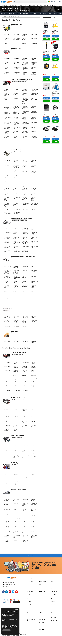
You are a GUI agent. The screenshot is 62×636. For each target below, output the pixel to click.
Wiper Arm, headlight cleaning (25, 112)
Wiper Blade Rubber (25, 132)
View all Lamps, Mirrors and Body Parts (19, 81)
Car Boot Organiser (25, 375)
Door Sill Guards (16, 430)
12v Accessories (33, 375)
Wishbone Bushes (16, 238)
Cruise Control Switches (6, 132)
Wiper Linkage (6, 137)
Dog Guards (33, 382)
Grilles (33, 131)
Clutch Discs (24, 291)
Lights (15, 89)
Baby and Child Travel (34, 504)
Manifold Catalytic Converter (25, 321)
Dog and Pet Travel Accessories (16, 522)
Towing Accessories (6, 518)
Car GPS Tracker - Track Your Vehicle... (55, 51)
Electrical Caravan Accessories (25, 527)
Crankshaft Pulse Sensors (16, 213)
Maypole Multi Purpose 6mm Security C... (55, 113)
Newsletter (53, 601)
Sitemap (41, 588)
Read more (12, 627)
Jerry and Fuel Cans (16, 509)
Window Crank (16, 144)
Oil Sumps (25, 209)
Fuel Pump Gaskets (7, 189)
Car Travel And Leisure (19, 489)
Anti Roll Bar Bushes (7, 238)
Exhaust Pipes (16, 317)
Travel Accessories (6, 504)
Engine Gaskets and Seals (15, 176)
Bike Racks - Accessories (7, 527)
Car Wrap (16, 420)
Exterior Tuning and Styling (25, 421)
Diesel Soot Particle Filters (7, 325)
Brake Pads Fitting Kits (16, 68)
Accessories (31, 584)
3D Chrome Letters (25, 482)
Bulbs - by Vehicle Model (34, 43)
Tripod (24, 270)
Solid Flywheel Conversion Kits (7, 300)
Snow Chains (24, 426)
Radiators (7, 160)
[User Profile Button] (57, 1)
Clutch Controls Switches (33, 295)
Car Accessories (13, 5)
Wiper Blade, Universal (25, 123)
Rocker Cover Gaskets (34, 185)
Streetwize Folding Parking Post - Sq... (46, 51)
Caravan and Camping (7, 509)
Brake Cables (33, 59)
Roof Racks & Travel (42, 5)
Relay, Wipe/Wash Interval (33, 118)
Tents (15, 540)
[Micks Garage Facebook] (3, 592)
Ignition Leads (15, 185)
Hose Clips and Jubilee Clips (16, 478)
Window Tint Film (34, 408)
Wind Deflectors (15, 408)
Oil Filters (7, 34)
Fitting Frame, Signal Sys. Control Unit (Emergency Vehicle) (25, 101)
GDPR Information (43, 626)
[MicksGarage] (6, 1)
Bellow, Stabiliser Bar (25, 233)
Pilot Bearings (24, 277)
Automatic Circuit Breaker (25, 204)
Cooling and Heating (24, 171)
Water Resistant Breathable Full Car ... (46, 134)
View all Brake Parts (15, 50)
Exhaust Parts (16, 306)
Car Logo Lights (16, 413)
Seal (15, 193)
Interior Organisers (15, 371)
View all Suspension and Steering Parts (19, 220)
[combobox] (21, 16)
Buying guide (42, 591)
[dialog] (10, 621)
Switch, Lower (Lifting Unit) (25, 198)
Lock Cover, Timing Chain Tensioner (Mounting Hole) (16, 166)
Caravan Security (34, 522)
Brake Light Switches (16, 73)
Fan (6, 184)
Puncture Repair (25, 417)
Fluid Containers (24, 532)
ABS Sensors (6, 68)
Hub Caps (7, 413)
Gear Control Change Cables (16, 277)
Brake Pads (7, 58)
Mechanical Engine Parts (7, 180)
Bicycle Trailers (15, 532)
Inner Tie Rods (34, 238)
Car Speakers (33, 371)
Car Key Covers (15, 375)
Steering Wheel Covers (34, 378)
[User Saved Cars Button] (54, 1)
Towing (15, 503)
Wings (33, 140)
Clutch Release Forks (25, 294)
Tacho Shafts (6, 144)
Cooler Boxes (15, 527)
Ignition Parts (15, 171)
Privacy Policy (42, 619)
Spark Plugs (6, 39)
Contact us (53, 604)
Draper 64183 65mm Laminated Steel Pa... (55, 93)
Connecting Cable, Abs (16, 63)
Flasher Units (24, 140)
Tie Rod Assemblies (6, 242)
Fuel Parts (25, 175)
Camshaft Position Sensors (7, 213)
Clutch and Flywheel (34, 271)
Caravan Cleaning (7, 513)
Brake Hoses (24, 59)
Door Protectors (15, 426)
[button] (10, 633)
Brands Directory (42, 581)
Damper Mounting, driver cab (16, 321)
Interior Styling (15, 378)
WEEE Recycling (42, 629)
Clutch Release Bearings (15, 295)
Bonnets (34, 122)
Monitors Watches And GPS (16, 456)
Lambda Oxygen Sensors (7, 317)
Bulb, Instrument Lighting (24, 165)
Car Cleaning (32, 5)
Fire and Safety (7, 532)
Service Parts (3, 13)
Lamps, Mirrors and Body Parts (22, 13)
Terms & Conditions (43, 616)
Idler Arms (25, 246)
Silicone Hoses (6, 477)
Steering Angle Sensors (25, 251)
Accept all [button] (6, 630)
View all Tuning (15, 464)
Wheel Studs (15, 282)
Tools (50, 5)
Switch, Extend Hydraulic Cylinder (6, 199)
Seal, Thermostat (6, 165)
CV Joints (34, 266)
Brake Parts (11, 13)
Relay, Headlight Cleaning (24, 118)
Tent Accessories (6, 541)
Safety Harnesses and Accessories (25, 478)
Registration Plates (24, 409)
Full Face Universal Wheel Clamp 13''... (46, 72)
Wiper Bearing (33, 107)
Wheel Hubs (24, 282)
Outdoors (55, 5)
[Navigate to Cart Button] (60, 1)
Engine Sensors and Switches (33, 171)
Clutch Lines (33, 291)
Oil (27, 5)
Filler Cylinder (33, 180)
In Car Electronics (24, 382)
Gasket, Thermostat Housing (24, 181)
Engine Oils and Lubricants (16, 39)
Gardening (31, 608)
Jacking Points (15, 137)
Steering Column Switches (34, 233)
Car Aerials (16, 390)
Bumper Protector (7, 430)
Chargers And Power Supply (34, 386)
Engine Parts (34, 13)
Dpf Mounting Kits (16, 325)
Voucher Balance (54, 594)
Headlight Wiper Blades (7, 128)
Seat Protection (33, 367)
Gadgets (7, 390)
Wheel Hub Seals (34, 282)
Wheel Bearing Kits (15, 267)
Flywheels (25, 266)
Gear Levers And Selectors (15, 286)
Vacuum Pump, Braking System (34, 63)
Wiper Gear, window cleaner (25, 107)
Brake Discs (16, 58)
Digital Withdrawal (54, 588)
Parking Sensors (33, 446)
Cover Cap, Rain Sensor (7, 123)
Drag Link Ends (16, 247)
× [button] (17, 609)
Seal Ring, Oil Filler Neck (25, 189)
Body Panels (6, 99)
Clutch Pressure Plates (7, 294)
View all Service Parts (16, 26)
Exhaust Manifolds (34, 321)
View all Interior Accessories (17, 354)
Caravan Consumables (25, 518)
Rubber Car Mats (7, 378)
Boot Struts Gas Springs (34, 90)
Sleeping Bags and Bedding (34, 536)
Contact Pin (16, 209)
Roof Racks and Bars (7, 408)
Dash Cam (7, 370)
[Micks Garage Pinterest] (10, 592)
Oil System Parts (34, 175)
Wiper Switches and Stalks (16, 107)
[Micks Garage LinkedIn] (7, 592)
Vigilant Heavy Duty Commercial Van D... (46, 92)
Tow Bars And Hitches (16, 94)
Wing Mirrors (6, 90)
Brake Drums (33, 68)
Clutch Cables (15, 291)
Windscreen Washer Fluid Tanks (16, 113)
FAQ (28, 616)
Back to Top (31, 555)
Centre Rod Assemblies (7, 247)
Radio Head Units (25, 451)
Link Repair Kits (34, 247)
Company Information (53, 617)
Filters (14, 331)
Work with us (53, 624)
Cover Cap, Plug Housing (34, 204)
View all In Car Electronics (17, 437)
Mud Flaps (34, 413)
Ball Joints (7, 232)
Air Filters (16, 34)
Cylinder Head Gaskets (16, 189)
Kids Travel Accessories (34, 518)
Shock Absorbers (6, 229)
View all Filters (15, 333)
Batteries (34, 34)
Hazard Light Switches (7, 140)
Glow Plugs (16, 42)
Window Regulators (25, 90)
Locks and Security (25, 371)
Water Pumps (15, 161)
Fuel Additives (24, 39)
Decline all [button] (14, 630)
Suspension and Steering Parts (45, 13)
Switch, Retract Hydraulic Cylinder (33, 199)
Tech (30, 604)
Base (6, 170)
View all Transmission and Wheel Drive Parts (20, 258)
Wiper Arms (15, 132)
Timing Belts (33, 161)
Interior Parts (24, 94)
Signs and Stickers (25, 536)
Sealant (15, 98)
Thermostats (24, 161)
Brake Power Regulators (33, 73)
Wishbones (16, 228)
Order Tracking (54, 591)
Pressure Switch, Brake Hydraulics (25, 63)
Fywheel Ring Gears (25, 286)
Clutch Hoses (6, 291)
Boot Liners (25, 362)
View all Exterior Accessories (17, 399)
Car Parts (5, 5)
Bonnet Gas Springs (16, 128)
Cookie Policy (42, 622)
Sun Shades (25, 513)
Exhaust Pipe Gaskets (25, 317)
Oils (30, 594)
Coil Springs (33, 229)
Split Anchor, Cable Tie (34, 99)
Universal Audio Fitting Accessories (25, 391)
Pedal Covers (15, 382)
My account (53, 598)
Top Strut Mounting (16, 233)
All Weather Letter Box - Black (45, 113)
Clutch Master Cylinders (33, 286)
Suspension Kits (34, 242)
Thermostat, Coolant (33, 165)
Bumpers (34, 127)
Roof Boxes (16, 416)
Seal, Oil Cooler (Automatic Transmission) (16, 272)
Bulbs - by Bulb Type (25, 43)
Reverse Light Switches (7, 277)
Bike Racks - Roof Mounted (7, 522)
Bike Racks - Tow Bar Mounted (34, 514)
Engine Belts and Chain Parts (7, 176)
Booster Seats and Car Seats (25, 509)
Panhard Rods (7, 251)
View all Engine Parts (16, 151)
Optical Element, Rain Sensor (16, 123)
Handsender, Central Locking (7, 107)
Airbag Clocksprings (24, 128)
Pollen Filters (6, 43)
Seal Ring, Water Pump (7, 194)
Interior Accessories (18, 352)
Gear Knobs (25, 377)
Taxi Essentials (6, 421)
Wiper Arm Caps (7, 118)
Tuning (14, 463)
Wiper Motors (24, 137)
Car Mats (7, 362)
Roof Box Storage (34, 527)
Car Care (31, 598)
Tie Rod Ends (24, 238)
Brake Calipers (6, 73)
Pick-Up (6, 209)
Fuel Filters (34, 38)
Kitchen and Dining (6, 536)
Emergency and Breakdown (16, 518)
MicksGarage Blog (54, 620)
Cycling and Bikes (16, 500)
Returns (52, 584)
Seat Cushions (33, 363)
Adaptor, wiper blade (16, 118)
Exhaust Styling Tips (25, 325)
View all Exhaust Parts (16, 307)
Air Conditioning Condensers (15, 181)
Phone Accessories (24, 367)
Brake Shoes (6, 63)
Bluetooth (7, 366)
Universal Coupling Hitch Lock (55, 31)
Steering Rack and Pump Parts (16, 242)
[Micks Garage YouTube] (16, 592)
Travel (30, 601)
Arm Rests (7, 374)
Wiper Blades (21, 5)
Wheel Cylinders (6, 282)
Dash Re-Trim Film (7, 382)
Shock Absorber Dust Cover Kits (25, 242)
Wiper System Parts (34, 137)
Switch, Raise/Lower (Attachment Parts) (6, 205)
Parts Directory (42, 584)
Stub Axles (34, 276)
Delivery (52, 581)
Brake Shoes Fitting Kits (25, 68)
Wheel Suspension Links (6, 286)
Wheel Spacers (6, 474)
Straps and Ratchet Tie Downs (34, 509)
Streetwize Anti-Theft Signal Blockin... (46, 31)
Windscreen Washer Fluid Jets (7, 113)
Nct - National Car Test (31, 620)
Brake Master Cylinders (24, 73)
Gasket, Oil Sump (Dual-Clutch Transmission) (7, 272)
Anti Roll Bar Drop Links (25, 229)
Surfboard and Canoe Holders (25, 504)
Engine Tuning (33, 474)
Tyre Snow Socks (7, 417)
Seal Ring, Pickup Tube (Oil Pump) (34, 189)
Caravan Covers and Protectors (25, 522)
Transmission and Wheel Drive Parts (23, 256)
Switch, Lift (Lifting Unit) (16, 198)
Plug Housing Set (33, 194)
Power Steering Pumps (16, 251)
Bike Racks (25, 413)
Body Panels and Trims (6, 94)
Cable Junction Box (25, 194)
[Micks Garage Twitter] (13, 592)
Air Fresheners (15, 367)
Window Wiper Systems (34, 112)
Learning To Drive (34, 417)
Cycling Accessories (33, 532)
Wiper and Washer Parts (34, 94)
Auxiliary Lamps (7, 426)
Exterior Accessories (18, 397)
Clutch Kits (7, 266)
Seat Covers (15, 363)
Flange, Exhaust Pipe (34, 317)
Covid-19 (29, 624)
